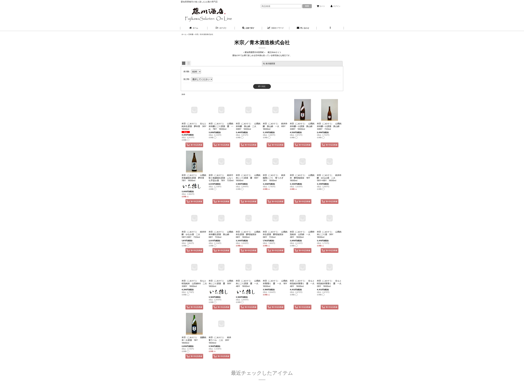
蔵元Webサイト (274, 52)
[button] (330, 28)
